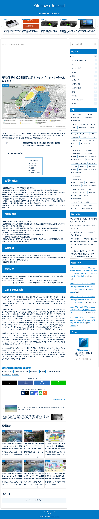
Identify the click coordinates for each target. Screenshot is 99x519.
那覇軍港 (16, 374)
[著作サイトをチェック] (23, 393)
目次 (31, 160)
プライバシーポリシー (49, 512)
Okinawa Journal (83, 350)
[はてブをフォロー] (32, 393)
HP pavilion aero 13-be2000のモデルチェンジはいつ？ (83, 233)
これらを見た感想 (34, 172)
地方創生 (6, 368)
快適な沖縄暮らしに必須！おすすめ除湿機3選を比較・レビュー (83, 220)
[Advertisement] (34, 60)
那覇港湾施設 (7, 374)
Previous (1, 26)
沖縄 (13, 368)
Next (98, 26)
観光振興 (32, 170)
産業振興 (32, 168)
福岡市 (43, 371)
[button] (95, 44)
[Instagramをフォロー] (36, 393)
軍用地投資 (28, 368)
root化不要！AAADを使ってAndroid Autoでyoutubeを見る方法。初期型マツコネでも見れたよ (83, 286)
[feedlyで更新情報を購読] (40, 393)
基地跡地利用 (33, 163)
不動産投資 (19, 371)
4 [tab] (54, 37)
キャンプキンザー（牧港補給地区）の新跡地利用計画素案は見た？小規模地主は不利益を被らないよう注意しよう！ (83, 243)
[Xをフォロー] (27, 393)
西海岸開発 (32, 166)
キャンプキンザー (8, 371)
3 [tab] (51, 37)
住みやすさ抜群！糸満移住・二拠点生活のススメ (83, 226)
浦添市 (26, 371)
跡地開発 (50, 371)
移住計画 (19, 368)
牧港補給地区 (34, 371)
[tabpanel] (12, 26)
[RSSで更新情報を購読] (45, 393)
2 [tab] (48, 37)
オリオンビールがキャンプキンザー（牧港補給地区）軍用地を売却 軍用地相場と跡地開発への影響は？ (83, 254)
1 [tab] (45, 37)
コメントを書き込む (34, 500)
